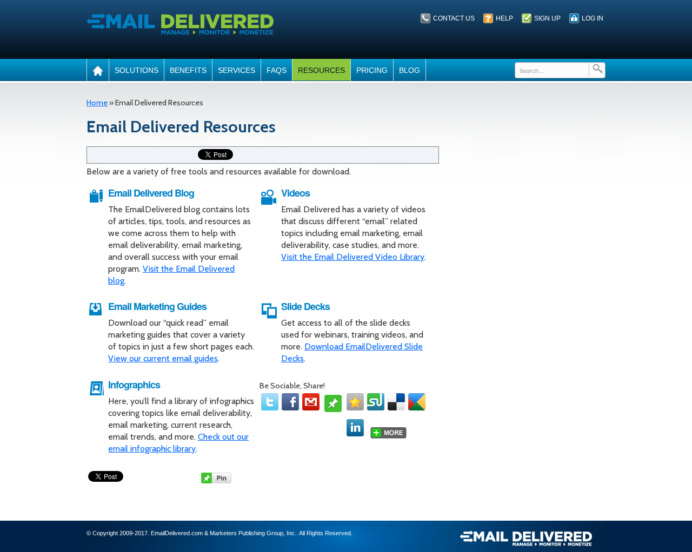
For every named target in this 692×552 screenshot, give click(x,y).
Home (97, 102)
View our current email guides (163, 358)
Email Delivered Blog (151, 193)
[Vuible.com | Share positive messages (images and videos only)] (333, 407)
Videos (295, 193)
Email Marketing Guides (157, 306)
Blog (409, 70)
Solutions (136, 70)
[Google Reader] (416, 401)
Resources (321, 70)
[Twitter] (269, 401)
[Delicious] (396, 401)
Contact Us (454, 18)
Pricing (372, 70)
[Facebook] (290, 401)
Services (236, 70)
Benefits (188, 70)
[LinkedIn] (355, 427)
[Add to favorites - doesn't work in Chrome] (355, 401)
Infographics (134, 385)
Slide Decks (305, 306)
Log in (592, 18)
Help (504, 18)
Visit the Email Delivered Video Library (352, 257)
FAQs (277, 70)
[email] (311, 401)
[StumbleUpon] (375, 401)
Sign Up (547, 18)
